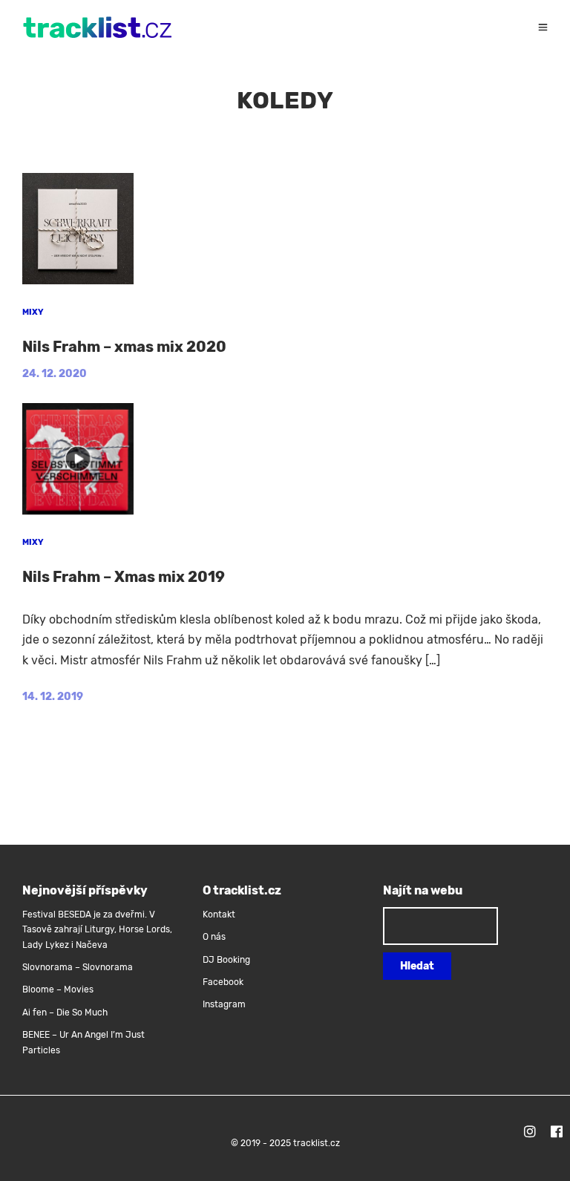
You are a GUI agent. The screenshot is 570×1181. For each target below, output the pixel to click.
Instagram (224, 1004)
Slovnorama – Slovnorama (77, 967)
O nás (214, 937)
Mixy (33, 312)
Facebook (223, 982)
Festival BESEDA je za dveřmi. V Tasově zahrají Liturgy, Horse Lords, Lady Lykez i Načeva (97, 929)
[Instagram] (530, 1133)
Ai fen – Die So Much (65, 1012)
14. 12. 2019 (52, 696)
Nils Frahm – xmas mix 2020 (124, 347)
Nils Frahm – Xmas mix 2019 (123, 577)
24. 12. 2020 (54, 373)
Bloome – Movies (58, 989)
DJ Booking (226, 960)
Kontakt (219, 914)
